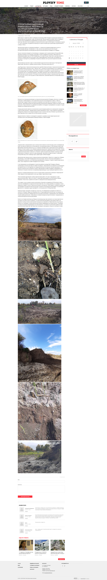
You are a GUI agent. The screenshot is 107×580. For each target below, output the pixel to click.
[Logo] (53, 2)
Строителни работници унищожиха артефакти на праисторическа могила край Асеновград (45, 8)
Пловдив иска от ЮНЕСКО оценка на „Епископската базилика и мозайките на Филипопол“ (40, 553)
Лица (51, 6)
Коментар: (20, 484)
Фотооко (74, 6)
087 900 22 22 (52, 570)
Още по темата (23, 538)
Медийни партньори (34, 563)
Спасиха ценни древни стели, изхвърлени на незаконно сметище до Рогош (78, 100)
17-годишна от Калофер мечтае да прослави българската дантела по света (26, 553)
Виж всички (83, 105)
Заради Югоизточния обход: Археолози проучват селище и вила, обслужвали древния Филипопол (57, 553)
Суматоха (67, 6)
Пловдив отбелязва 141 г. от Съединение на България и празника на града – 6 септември (79, 89)
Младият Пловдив (59, 6)
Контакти (32, 569)
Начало (26, 6)
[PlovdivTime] (77, 578)
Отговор (26, 511)
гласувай (83, 156)
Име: (19, 479)
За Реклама (20, 567)
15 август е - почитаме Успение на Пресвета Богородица (78, 94)
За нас (19, 563)
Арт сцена (45, 6)
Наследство (38, 6)
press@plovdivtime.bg (48, 572)
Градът (31, 6)
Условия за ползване (34, 565)
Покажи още (61, 559)
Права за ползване (34, 567)
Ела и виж (80, 6)
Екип (19, 565)
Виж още (76, 64)
